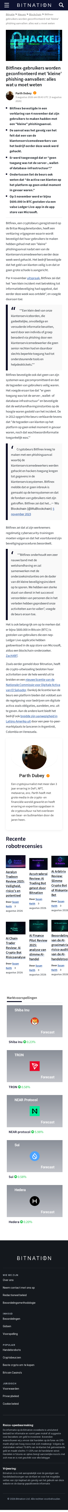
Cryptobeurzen (12, 1357)
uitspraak (33, 278)
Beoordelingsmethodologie (19, 1302)
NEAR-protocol (19, 1132)
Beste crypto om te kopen (18, 1365)
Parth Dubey (31, 775)
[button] (61, 5)
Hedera (14, 1222)
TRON (13, 1087)
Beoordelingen (11, 1318)
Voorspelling (10, 1333)
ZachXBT (11, 656)
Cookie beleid (11, 1403)
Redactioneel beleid (15, 1295)
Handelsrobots (12, 1349)
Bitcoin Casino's (12, 1372)
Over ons (8, 1280)
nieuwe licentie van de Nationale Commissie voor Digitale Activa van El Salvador (33, 684)
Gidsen (7, 1326)
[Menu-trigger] (6, 5)
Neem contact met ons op (19, 1287)
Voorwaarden (11, 1388)
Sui (11, 1177)
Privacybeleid (11, 1396)
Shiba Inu (15, 1042)
